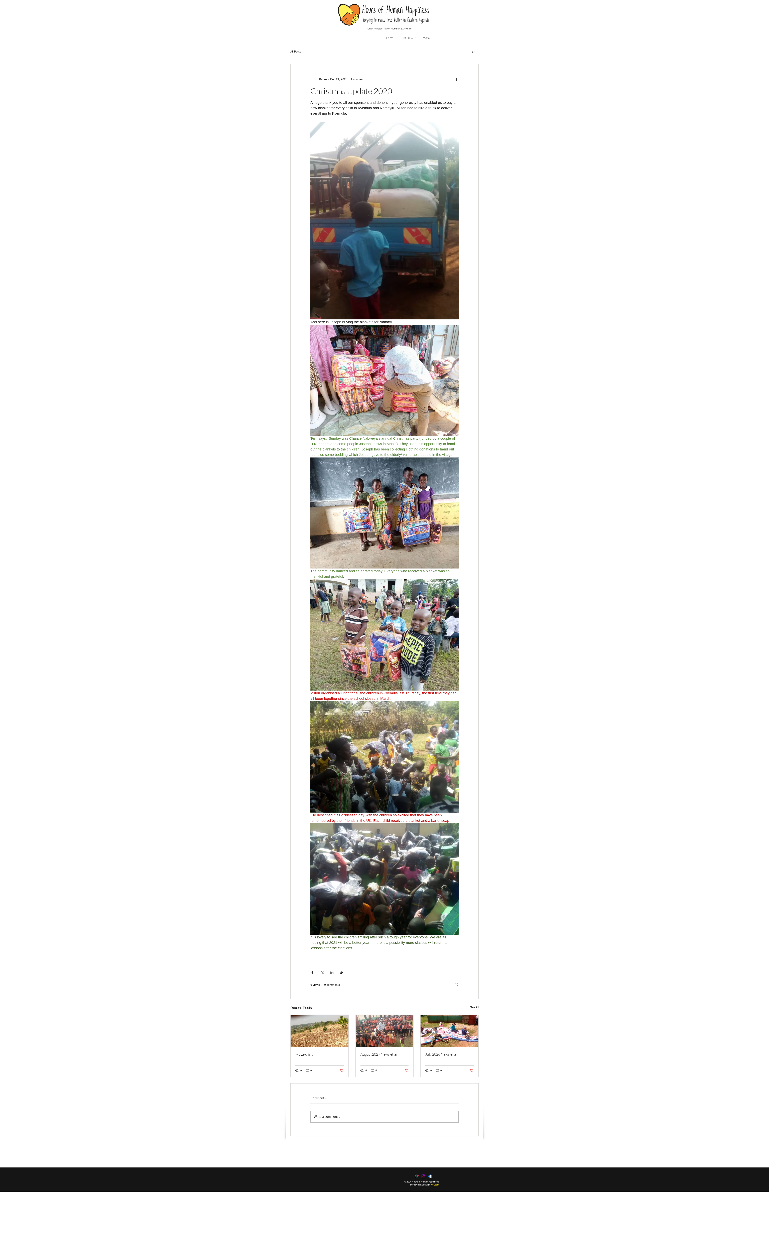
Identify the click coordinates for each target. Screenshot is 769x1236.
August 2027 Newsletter (379, 1054)
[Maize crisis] (319, 1031)
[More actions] (456, 79)
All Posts (295, 51)
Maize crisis (304, 1054)
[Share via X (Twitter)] (322, 972)
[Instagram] (423, 1176)
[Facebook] (430, 1176)
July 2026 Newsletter (441, 1054)
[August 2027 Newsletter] (385, 1031)
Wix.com (435, 1184)
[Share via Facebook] (312, 972)
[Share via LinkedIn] (332, 972)
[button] (408, 37)
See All (474, 1007)
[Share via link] (342, 972)
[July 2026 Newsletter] (449, 1031)
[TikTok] (416, 1176)
